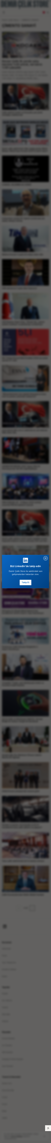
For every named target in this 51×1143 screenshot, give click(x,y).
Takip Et (25, 582)
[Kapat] (46, 558)
